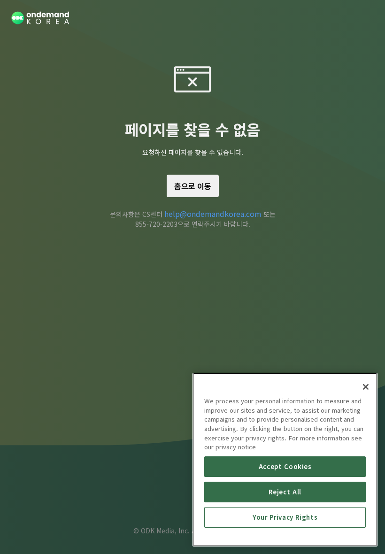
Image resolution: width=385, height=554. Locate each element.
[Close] (365, 387)
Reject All (285, 491)
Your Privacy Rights (285, 517)
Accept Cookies (285, 466)
